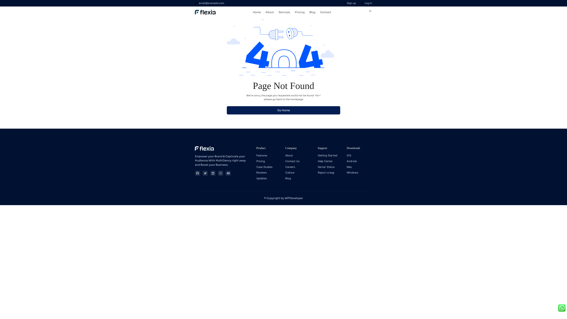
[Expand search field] (370, 12)
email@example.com (211, 3)
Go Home (283, 110)
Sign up (351, 3)
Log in (368, 3)
